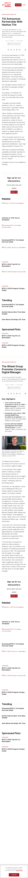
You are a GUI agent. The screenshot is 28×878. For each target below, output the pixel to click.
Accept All (14, 874)
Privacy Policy (19, 870)
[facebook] (8, 50)
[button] (3, 5)
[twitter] (14, 50)
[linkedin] (11, 50)
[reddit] (17, 50)
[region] (14, 871)
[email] (19, 50)
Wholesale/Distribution (9, 14)
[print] (25, 50)
